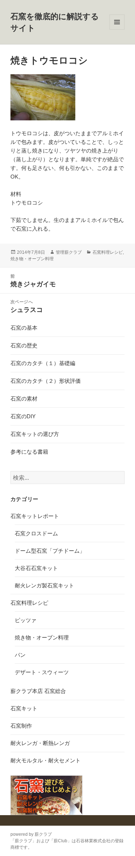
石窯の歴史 (23, 345)
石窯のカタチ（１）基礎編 (42, 363)
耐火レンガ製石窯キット (44, 585)
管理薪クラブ (69, 252)
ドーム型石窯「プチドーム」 (50, 551)
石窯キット (23, 708)
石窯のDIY (23, 416)
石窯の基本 (23, 328)
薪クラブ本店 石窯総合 (38, 691)
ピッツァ (25, 620)
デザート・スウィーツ (42, 672)
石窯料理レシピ (108, 252)
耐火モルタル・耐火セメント (45, 760)
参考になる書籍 (29, 452)
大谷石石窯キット (36, 568)
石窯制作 (21, 726)
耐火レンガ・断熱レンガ (40, 743)
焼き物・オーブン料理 (32, 258)
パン (20, 655)
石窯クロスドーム (36, 533)
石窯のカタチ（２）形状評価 (45, 381)
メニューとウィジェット (117, 29)
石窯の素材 (23, 398)
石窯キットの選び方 (34, 434)
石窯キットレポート (34, 516)
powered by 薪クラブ (31, 834)
